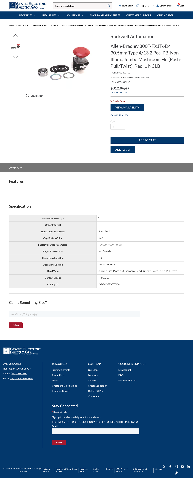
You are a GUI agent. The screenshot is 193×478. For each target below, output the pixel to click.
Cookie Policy (95, 470)
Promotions (58, 375)
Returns (109, 469)
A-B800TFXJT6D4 (171, 25)
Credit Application (97, 385)
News (55, 380)
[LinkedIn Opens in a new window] (188, 466)
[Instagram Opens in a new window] (176, 466)
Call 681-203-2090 (119, 115)
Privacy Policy (46, 470)
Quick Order (165, 15)
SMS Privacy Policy (122, 470)
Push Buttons (58, 25)
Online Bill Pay (95, 390)
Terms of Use (84, 470)
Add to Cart (147, 140)
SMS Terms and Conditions (140, 470)
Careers (92, 380)
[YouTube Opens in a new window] (182, 466)
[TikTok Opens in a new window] (176, 473)
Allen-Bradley (40, 25)
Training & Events (61, 369)
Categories (23, 25)
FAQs (121, 375)
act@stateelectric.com (21, 378)
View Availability (127, 107)
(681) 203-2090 (19, 373)
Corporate (93, 396)
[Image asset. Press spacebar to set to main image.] (15, 46)
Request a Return (127, 380)
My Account (124, 369)
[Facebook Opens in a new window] (170, 466)
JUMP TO (14, 167)
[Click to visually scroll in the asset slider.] (15, 35)
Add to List (122, 149)
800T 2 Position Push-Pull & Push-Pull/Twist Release (135, 25)
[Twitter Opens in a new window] (164, 466)
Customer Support (138, 15)
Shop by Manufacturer (105, 15)
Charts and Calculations (64, 385)
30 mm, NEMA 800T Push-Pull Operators (87, 25)
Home (12, 25)
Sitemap (159, 469)
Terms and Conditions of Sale (66, 470)
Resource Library (61, 390)
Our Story (93, 369)
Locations (93, 375)
